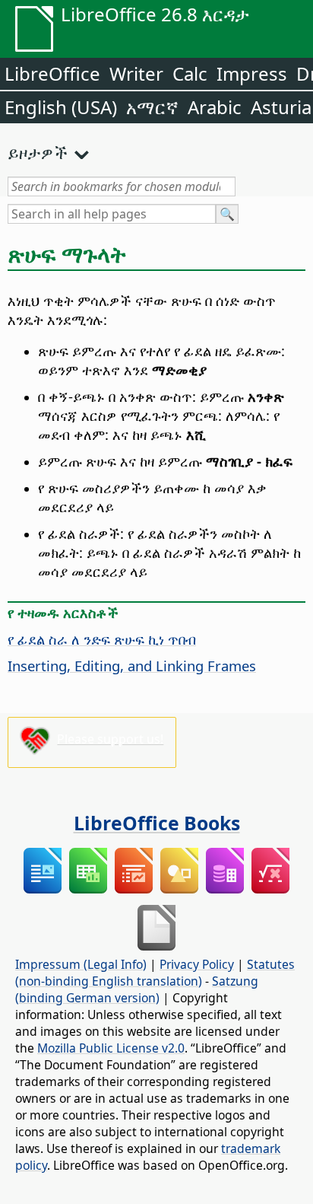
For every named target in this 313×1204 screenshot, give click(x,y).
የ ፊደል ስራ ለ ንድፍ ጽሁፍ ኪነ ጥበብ (102, 638)
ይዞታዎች (38, 152)
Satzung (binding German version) (136, 989)
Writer (136, 73)
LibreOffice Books (157, 823)
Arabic (215, 106)
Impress (252, 73)
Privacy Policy (197, 964)
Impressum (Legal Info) (81, 964)
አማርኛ (152, 106)
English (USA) (61, 106)
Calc (189, 73)
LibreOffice (52, 73)
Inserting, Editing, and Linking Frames (132, 665)
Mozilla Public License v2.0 (111, 1048)
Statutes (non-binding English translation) (155, 972)
